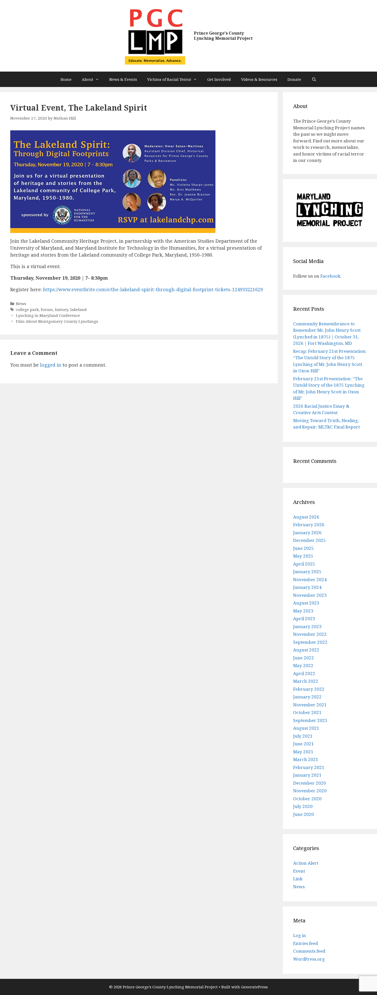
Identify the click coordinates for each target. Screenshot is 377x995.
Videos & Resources (259, 79)
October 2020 (307, 799)
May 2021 (303, 752)
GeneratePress (254, 986)
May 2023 (303, 611)
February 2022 (308, 689)
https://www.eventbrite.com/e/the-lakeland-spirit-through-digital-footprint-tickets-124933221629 (153, 289)
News (21, 303)
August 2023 (306, 603)
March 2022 (305, 681)
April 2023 (304, 618)
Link (297, 879)
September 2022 (310, 642)
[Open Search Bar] (313, 79)
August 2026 (306, 517)
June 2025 (303, 548)
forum (47, 309)
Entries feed (305, 943)
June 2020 (303, 814)
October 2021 (307, 712)
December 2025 (309, 540)
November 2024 (310, 579)
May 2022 (303, 665)
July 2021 (303, 736)
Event (299, 871)
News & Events (123, 79)
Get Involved (219, 79)
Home (66, 79)
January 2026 (307, 532)
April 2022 (304, 673)
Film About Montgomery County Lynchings (57, 321)
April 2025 (304, 564)
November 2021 (310, 705)
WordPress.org (309, 959)
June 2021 (303, 744)
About (87, 79)
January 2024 (307, 587)
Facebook (330, 276)
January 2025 (307, 571)
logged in (50, 365)
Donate (294, 79)
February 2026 (308, 525)
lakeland (78, 309)
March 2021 (305, 759)
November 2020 (310, 791)
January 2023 (307, 626)
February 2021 (308, 767)
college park (27, 309)
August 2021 (306, 728)
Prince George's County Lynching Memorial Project (223, 35)
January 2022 (307, 697)
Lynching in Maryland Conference (48, 315)
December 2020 (309, 783)
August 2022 (306, 650)
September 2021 (310, 720)
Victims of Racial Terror (169, 79)
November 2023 (310, 595)
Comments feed (309, 951)
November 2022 (310, 634)
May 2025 (303, 556)
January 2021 (307, 775)
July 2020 (303, 806)
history (61, 309)
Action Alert (305, 863)
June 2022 (303, 658)
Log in (299, 935)
